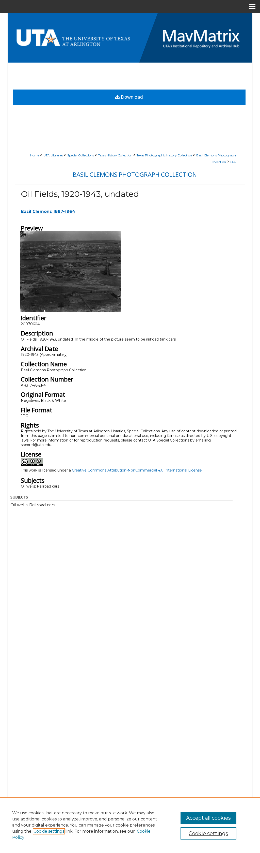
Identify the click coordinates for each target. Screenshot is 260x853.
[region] (130, 825)
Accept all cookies (208, 818)
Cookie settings (49, 831)
